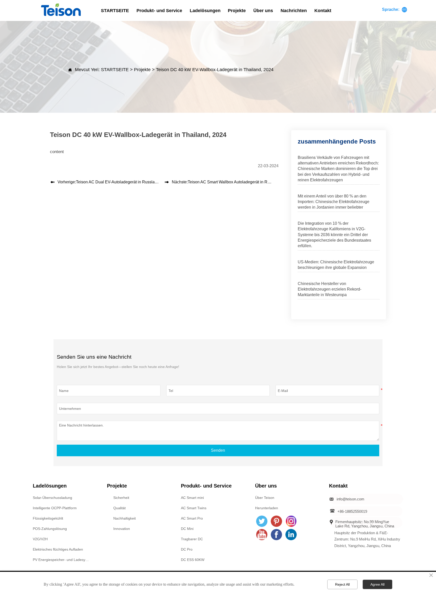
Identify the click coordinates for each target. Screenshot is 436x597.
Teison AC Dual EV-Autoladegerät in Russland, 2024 (123, 182)
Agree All (377, 584)
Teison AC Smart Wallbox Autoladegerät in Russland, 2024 (240, 182)
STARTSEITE (115, 69)
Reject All (342, 584)
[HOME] (61, 10)
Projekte (142, 69)
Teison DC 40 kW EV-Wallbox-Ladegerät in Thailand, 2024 (215, 69)
